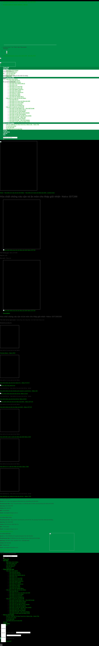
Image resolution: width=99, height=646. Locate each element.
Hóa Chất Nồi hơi (13, 99)
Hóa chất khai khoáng (15, 82)
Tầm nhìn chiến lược (11, 72)
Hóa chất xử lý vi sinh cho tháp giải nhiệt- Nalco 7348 (14, 466)
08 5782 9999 (32, 2)
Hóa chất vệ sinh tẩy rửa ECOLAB (15, 107)
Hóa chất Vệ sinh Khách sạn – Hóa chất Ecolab (21, 108)
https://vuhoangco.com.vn (6, 515)
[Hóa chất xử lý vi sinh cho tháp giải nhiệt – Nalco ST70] (21, 248)
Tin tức (5, 130)
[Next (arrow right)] (1, 645)
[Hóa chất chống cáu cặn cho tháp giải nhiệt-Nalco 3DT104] (19, 250)
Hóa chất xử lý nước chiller (16, 102)
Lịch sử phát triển (10, 73)
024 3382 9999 (23, 2)
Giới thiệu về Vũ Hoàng (12, 70)
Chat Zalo (3, 632)
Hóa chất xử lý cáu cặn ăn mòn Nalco (16, 98)
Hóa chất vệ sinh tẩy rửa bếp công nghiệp (20, 116)
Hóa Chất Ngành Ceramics (16, 89)
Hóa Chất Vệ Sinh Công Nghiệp (17, 114)
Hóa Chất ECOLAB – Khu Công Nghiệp (19, 120)
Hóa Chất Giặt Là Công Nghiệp (17, 111)
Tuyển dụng (6, 132)
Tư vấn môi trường (11, 126)
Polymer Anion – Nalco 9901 (7, 353)
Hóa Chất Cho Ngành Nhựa (16, 96)
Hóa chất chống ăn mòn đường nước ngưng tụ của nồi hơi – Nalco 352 (19, 391)
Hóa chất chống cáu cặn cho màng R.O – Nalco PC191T (15, 383)
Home (1, 192)
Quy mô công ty (10, 74)
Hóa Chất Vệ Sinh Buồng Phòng (17, 110)
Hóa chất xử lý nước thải (15, 86)
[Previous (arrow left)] (0, 645)
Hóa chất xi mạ (13, 85)
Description (6, 313)
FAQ (4, 135)
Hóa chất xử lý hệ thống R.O (16, 105)
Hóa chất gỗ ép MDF (14, 95)
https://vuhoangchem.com (6, 549)
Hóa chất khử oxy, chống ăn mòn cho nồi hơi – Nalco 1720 (15, 496)
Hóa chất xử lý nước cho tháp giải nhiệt (19, 101)
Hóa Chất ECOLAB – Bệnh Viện (17, 117)
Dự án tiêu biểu (10, 127)
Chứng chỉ (9, 76)
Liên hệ (5, 133)
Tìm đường (3, 628)
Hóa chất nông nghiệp (15, 91)
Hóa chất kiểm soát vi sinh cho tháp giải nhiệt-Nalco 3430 (15, 437)
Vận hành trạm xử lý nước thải (14, 129)
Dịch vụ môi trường (8, 123)
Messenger (3, 637)
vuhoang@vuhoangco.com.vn (10, 2)
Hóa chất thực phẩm (14, 94)
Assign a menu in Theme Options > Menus (15, 4)
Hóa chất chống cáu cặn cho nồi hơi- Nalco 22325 (13, 399)
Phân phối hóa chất (8, 77)
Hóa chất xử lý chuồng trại (16, 92)
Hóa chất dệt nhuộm (14, 80)
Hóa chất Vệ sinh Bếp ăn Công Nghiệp (19, 113)
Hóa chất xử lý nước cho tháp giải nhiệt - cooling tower (40, 192)
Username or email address (8, 632)
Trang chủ (6, 67)
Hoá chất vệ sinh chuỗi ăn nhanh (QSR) (19, 121)
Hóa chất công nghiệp (12, 79)
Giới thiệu (5, 69)
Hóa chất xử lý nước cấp (15, 88)
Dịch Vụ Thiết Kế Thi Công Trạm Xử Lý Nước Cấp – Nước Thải (22, 124)
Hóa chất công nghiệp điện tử (17, 83)
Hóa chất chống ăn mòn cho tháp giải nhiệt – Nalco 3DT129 (16, 407)
